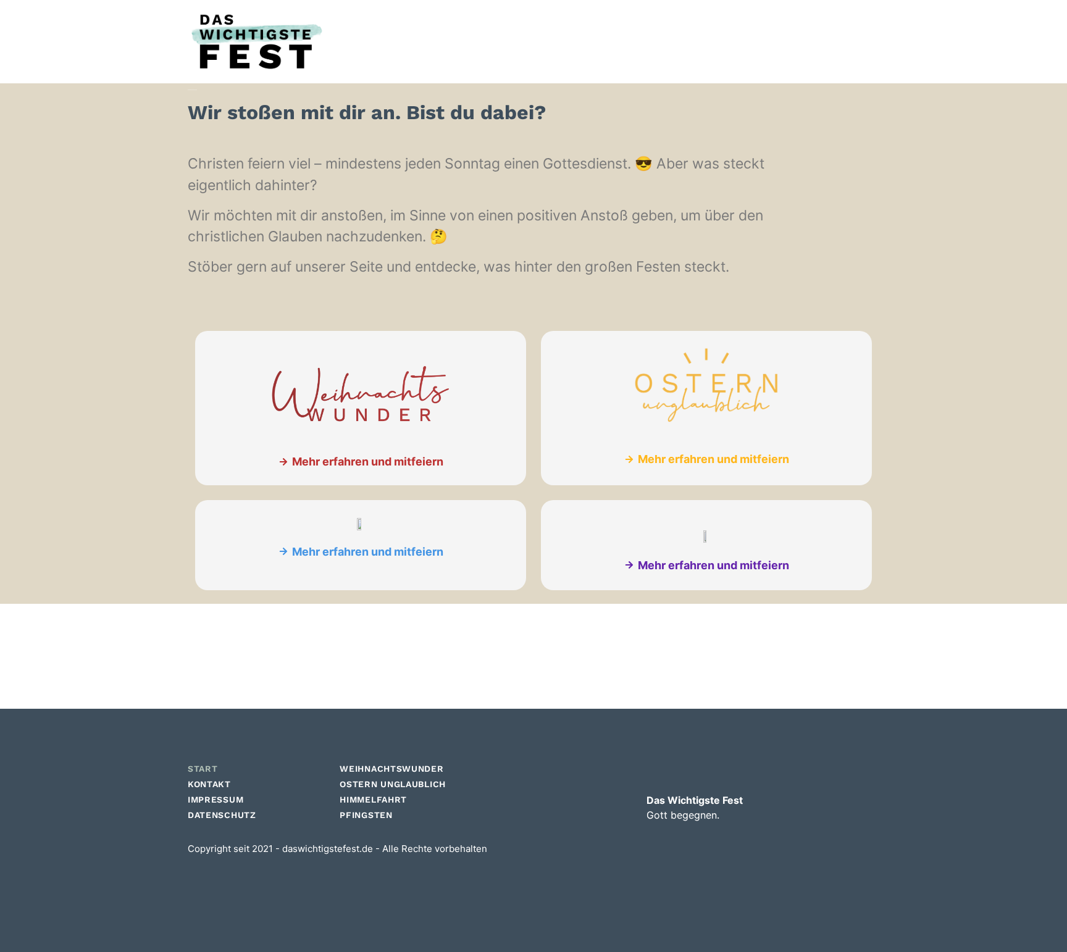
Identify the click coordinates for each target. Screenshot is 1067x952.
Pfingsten (366, 815)
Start (203, 769)
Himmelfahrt (373, 799)
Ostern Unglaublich (393, 784)
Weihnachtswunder (391, 769)
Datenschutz (222, 815)
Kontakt (209, 784)
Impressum (215, 799)
